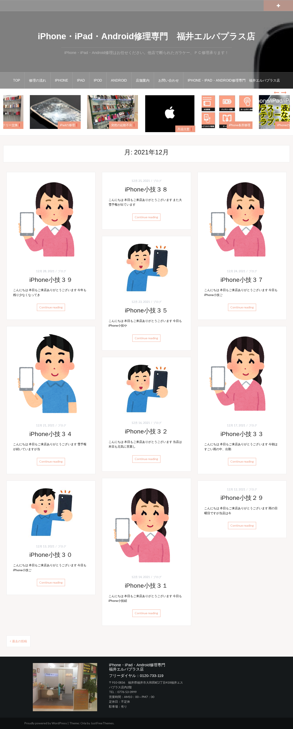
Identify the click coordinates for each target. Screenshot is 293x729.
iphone (61, 80)
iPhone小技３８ (146, 189)
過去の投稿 (19, 641)
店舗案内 (143, 80)
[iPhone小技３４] (51, 374)
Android (119, 80)
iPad (81, 80)
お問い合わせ (168, 80)
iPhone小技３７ (242, 279)
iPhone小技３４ (50, 434)
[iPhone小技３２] (146, 388)
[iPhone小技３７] (242, 220)
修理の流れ (37, 80)
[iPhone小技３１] (146, 526)
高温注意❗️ (219, 129)
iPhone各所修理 (273, 125)
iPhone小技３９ (50, 279)
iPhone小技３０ (50, 554)
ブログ (62, 271)
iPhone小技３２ (146, 431)
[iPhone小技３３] (242, 374)
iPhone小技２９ (242, 497)
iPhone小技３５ (146, 310)
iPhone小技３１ (146, 585)
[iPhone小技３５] (146, 267)
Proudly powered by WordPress (45, 723)
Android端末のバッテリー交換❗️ (33, 125)
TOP (16, 80)
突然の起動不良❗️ (157, 125)
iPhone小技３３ (242, 434)
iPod (98, 80)
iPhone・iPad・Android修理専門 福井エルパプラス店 (146, 36)
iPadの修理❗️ (103, 125)
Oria (83, 723)
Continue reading (51, 307)
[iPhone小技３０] (51, 512)
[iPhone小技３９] (51, 220)
